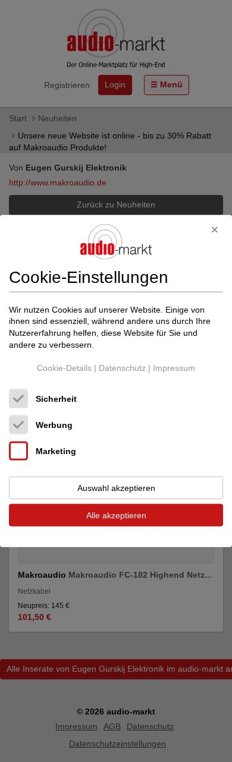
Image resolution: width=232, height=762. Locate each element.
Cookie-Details (64, 368)
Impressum (174, 368)
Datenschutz (122, 368)
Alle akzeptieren (116, 514)
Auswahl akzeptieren (116, 487)
